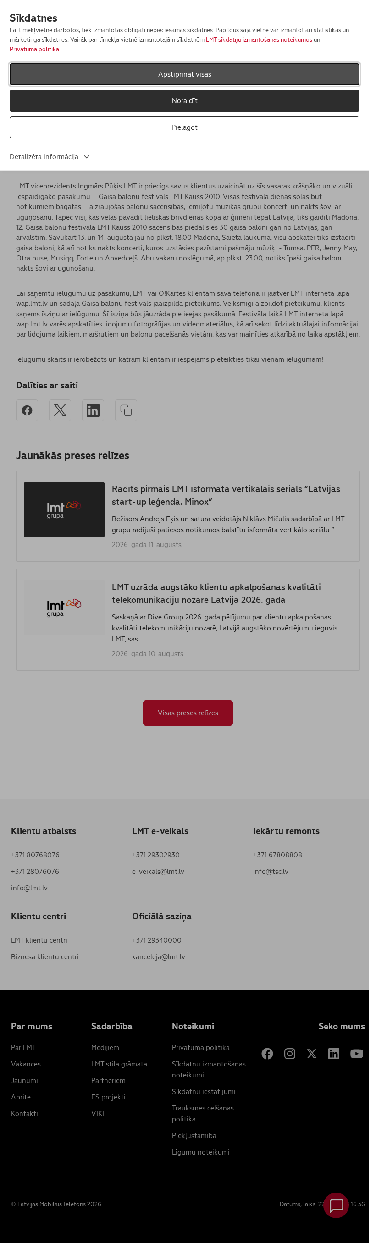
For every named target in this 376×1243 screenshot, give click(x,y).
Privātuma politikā (34, 49)
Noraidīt (185, 100)
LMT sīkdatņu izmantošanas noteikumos (259, 40)
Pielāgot (184, 127)
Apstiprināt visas (184, 74)
